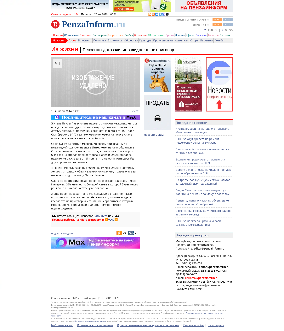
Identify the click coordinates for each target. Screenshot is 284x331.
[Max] (95, 117)
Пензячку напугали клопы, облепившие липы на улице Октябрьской (202, 202)
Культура (145, 40)
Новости (58, 35)
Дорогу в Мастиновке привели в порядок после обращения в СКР (203, 171)
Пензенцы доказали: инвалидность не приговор (128, 49)
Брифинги (85, 40)
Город (72, 40)
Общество (131, 40)
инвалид (64, 233)
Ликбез (129, 35)
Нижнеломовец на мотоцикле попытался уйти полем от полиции (203, 130)
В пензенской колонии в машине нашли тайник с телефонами (202, 151)
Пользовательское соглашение (95, 325)
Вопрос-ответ (115, 35)
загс (71, 233)
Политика (99, 40)
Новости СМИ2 (154, 134)
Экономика (115, 40)
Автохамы (85, 35)
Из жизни (206, 40)
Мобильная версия (62, 325)
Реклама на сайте (193, 325)
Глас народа (100, 35)
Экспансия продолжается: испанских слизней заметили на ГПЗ (200, 161)
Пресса (170, 35)
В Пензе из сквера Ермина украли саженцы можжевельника (198, 222)
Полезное (201, 35)
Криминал (181, 40)
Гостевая (225, 35)
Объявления (71, 35)
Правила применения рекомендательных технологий (148, 325)
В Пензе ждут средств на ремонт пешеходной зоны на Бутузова (197, 140)
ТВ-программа (156, 35)
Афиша (190, 35)
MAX (111, 219)
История (180, 35)
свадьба (55, 233)
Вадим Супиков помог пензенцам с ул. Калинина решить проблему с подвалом (203, 192)
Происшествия (163, 40)
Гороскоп (213, 35)
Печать (135, 111)
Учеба (219, 40)
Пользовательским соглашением (90, 321)
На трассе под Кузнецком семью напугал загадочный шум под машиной (203, 181)
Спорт (194, 40)
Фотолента (140, 35)
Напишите (100, 216)
